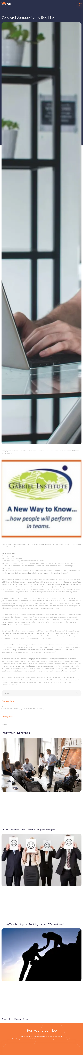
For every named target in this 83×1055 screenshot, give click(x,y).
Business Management (10, 708)
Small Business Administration (32, 708)
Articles (5, 724)
